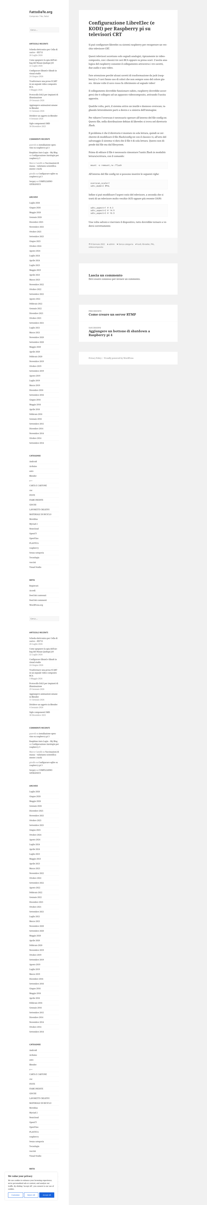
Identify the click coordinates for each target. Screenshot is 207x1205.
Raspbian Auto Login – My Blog (43, 152)
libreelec (146, 244)
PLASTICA (34, 543)
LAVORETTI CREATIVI (39, 509)
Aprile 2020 (34, 351)
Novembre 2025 (36, 227)
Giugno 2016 (35, 399)
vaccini (32, 562)
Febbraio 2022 (35, 303)
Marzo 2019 (34, 385)
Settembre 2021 (36, 323)
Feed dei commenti (38, 600)
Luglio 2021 (34, 327)
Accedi (32, 590)
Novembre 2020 (36, 337)
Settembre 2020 (36, 342)
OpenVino (33, 538)
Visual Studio (35, 567)
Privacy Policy (95, 358)
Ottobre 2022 (35, 289)
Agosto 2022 (34, 299)
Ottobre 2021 (35, 318)
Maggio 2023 (35, 270)
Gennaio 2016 (35, 419)
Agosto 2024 (34, 251)
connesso (107, 279)
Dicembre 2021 (36, 313)
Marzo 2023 (34, 279)
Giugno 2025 (35, 241)
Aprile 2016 (34, 409)
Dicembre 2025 (36, 222)
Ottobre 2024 (35, 246)
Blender (33, 476)
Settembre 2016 (36, 395)
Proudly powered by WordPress (118, 358)
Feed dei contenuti (37, 595)
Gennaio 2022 (35, 308)
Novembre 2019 (36, 361)
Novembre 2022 (36, 284)
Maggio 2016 (35, 404)
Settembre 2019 (36, 371)
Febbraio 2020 (35, 356)
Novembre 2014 (36, 433)
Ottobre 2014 (35, 438)
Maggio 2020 (35, 347)
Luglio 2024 (34, 255)
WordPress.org (36, 605)
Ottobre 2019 (35, 366)
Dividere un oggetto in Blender (43, 115)
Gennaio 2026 (35, 217)
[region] (31, 1186)
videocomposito (96, 247)
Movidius (33, 519)
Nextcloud (34, 528)
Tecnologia (34, 557)
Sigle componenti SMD (39, 123)
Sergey (32, 181)
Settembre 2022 (36, 294)
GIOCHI (32, 504)
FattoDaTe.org (40, 12)
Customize (15, 1195)
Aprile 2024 (34, 260)
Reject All (31, 1195)
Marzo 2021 (34, 332)
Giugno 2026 (35, 207)
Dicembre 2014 (36, 428)
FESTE (32, 495)
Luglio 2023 (34, 265)
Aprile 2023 (34, 275)
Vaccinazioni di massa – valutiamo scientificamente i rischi (44, 166)
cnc (30, 490)
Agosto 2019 (34, 375)
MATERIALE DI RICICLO (40, 514)
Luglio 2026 (34, 202)
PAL (152, 244)
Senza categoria (36, 552)
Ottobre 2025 (35, 231)
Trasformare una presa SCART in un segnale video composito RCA (43, 84)
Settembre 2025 (36, 236)
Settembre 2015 (36, 423)
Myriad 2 (33, 524)
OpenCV (33, 533)
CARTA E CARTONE (38, 485)
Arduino (33, 466)
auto (31, 471)
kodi (139, 244)
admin (112, 244)
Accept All (47, 1195)
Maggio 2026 (35, 212)
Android (33, 461)
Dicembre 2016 (36, 390)
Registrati (33, 585)
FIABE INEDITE (36, 500)
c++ (30, 480)
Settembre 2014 (36, 443)
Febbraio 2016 (35, 414)
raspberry (34, 548)
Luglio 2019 (34, 380)
